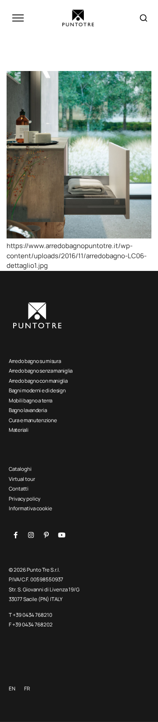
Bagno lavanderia (28, 410)
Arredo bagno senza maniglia (40, 370)
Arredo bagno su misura (35, 361)
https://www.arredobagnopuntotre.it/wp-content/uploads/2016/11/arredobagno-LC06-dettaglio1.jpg (77, 255)
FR (27, 688)
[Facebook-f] (15, 534)
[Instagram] (30, 534)
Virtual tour (22, 479)
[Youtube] (61, 534)
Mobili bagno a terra (30, 400)
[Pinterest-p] (46, 534)
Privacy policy (24, 498)
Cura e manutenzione (33, 420)
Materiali (18, 430)
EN (12, 688)
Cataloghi (20, 469)
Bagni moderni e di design (37, 390)
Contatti (19, 488)
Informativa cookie (30, 508)
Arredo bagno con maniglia (38, 380)
